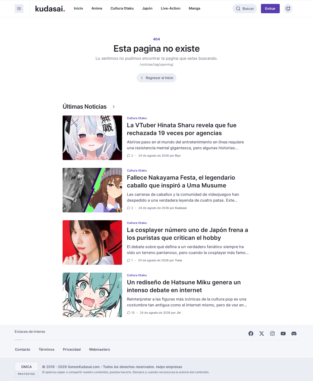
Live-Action (170, 8)
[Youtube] (283, 333)
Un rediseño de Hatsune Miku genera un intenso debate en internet (184, 286)
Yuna (178, 260)
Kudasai (181, 208)
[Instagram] (272, 333)
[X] (261, 333)
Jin (179, 312)
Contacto (22, 349)
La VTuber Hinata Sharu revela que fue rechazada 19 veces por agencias (181, 129)
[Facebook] (250, 333)
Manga (194, 8)
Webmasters (99, 349)
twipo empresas (169, 367)
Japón (147, 8)
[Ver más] (113, 106)
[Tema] (288, 8)
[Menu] (19, 8)
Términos (47, 349)
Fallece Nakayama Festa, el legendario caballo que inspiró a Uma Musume (181, 181)
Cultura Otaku (122, 8)
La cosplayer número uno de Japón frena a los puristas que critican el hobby (187, 233)
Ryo (177, 155)
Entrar (270, 8)
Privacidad (72, 349)
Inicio (78, 8)
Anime (96, 8)
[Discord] (294, 333)
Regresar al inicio (159, 78)
